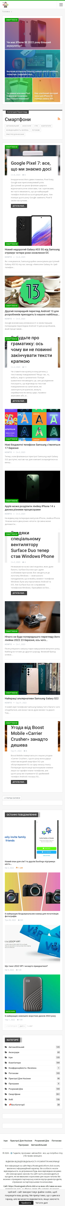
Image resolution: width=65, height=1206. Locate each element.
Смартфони (11, 20)
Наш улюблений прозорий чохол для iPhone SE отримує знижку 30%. (46, 96)
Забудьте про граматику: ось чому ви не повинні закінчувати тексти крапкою (31, 349)
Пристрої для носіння (15, 134)
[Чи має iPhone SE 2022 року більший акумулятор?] (32, 34)
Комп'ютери (46, 126)
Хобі (11, 1099)
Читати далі (42, 1203)
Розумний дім (16, 1089)
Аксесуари (26, 126)
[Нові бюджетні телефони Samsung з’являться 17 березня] (32, 425)
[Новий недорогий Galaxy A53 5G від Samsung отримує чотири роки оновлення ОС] (32, 230)
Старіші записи (12, 798)
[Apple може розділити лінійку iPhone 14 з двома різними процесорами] (32, 487)
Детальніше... (19, 206)
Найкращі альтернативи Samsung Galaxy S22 (32, 698)
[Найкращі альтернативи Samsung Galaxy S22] (32, 679)
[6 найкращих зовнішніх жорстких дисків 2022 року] (32, 993)
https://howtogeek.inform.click (40, 1165)
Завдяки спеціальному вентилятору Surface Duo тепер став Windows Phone (32, 544)
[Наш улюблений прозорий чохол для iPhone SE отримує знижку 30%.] (46, 90)
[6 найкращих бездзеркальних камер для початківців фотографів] (32, 891)
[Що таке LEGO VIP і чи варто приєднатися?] (32, 944)
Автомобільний (12, 126)
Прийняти (26, 1202)
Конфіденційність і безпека (17, 130)
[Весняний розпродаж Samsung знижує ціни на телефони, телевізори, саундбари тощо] (32, 64)
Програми (14, 1083)
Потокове (36, 130)
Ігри (36, 126)
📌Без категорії (17, 1104)
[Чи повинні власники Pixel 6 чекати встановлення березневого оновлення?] (19, 90)
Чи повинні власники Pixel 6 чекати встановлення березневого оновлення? (18, 96)
